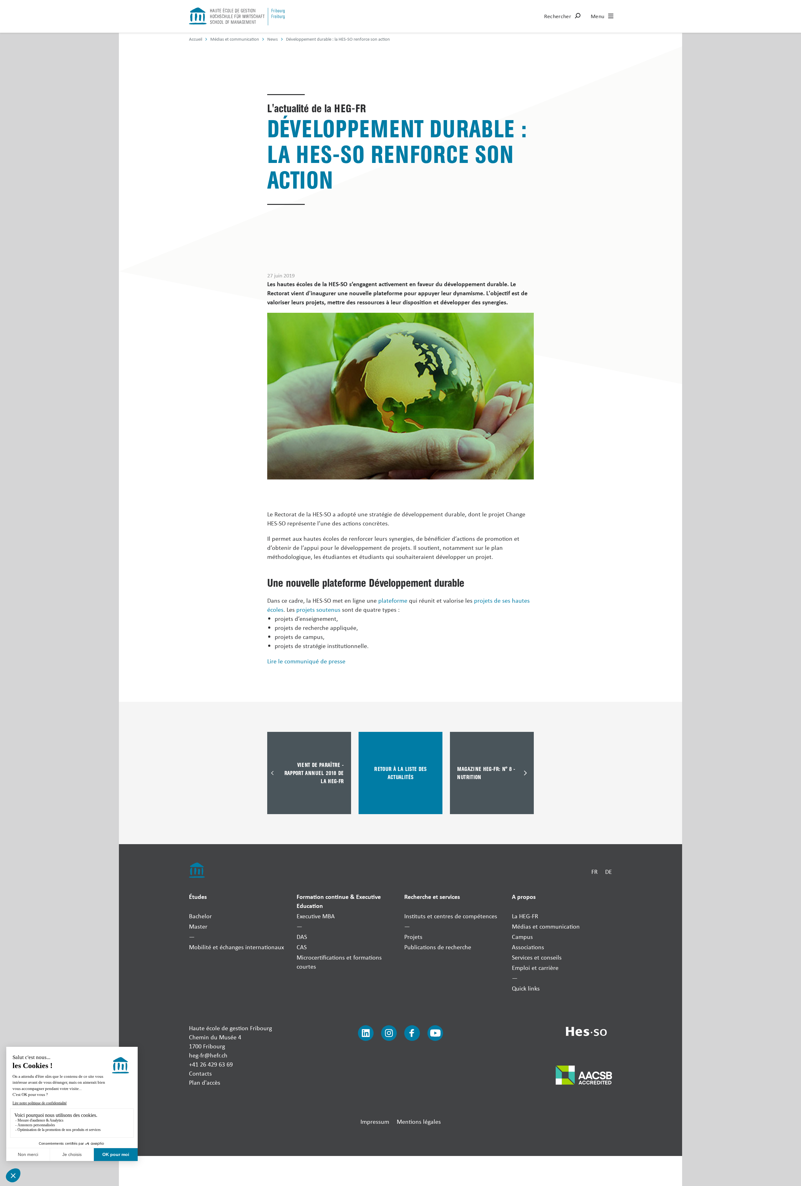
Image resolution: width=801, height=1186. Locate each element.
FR (594, 871)
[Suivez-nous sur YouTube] (435, 1033)
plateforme (392, 600)
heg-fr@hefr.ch (208, 1055)
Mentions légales (419, 1121)
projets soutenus (318, 609)
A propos (524, 896)
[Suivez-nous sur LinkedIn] (366, 1033)
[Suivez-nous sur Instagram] (389, 1033)
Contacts (200, 1073)
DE (608, 871)
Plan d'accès (204, 1082)
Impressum (374, 1121)
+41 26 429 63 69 (211, 1064)
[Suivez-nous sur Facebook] (412, 1033)
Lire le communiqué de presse (306, 661)
